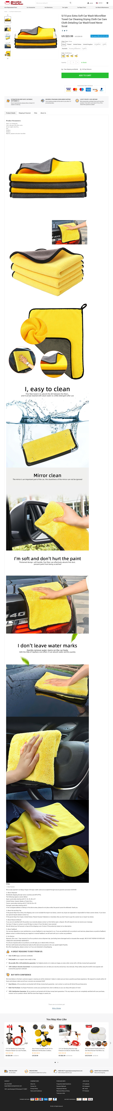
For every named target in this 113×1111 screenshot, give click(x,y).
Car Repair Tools (81, 7)
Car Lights (65, 7)
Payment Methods (61, 1086)
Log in (91, 3)
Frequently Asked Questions (63, 1084)
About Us (32, 1084)
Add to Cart (85, 75)
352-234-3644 (8, 1084)
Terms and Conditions (36, 1091)
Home (5, 11)
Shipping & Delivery (61, 1088)
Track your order (60, 1093)
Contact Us (33, 1086)
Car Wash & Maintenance (102, 7)
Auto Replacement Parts (10, 7)
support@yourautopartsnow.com (13, 1086)
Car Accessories (31, 7)
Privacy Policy (34, 1088)
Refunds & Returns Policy (63, 1091)
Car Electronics (49, 7)
